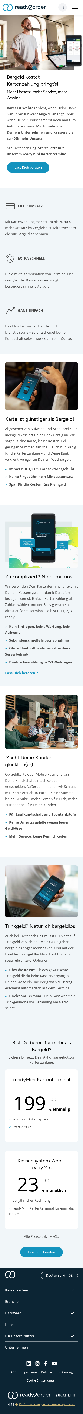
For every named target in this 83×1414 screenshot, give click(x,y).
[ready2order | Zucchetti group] (41, 1396)
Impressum (29, 1372)
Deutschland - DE (62, 1275)
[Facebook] (45, 1365)
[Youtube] (54, 1365)
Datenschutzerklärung (57, 1372)
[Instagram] (37, 1365)
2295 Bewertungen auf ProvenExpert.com (47, 1404)
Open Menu (75, 7)
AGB (13, 1372)
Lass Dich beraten (28, 167)
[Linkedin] (28, 1365)
